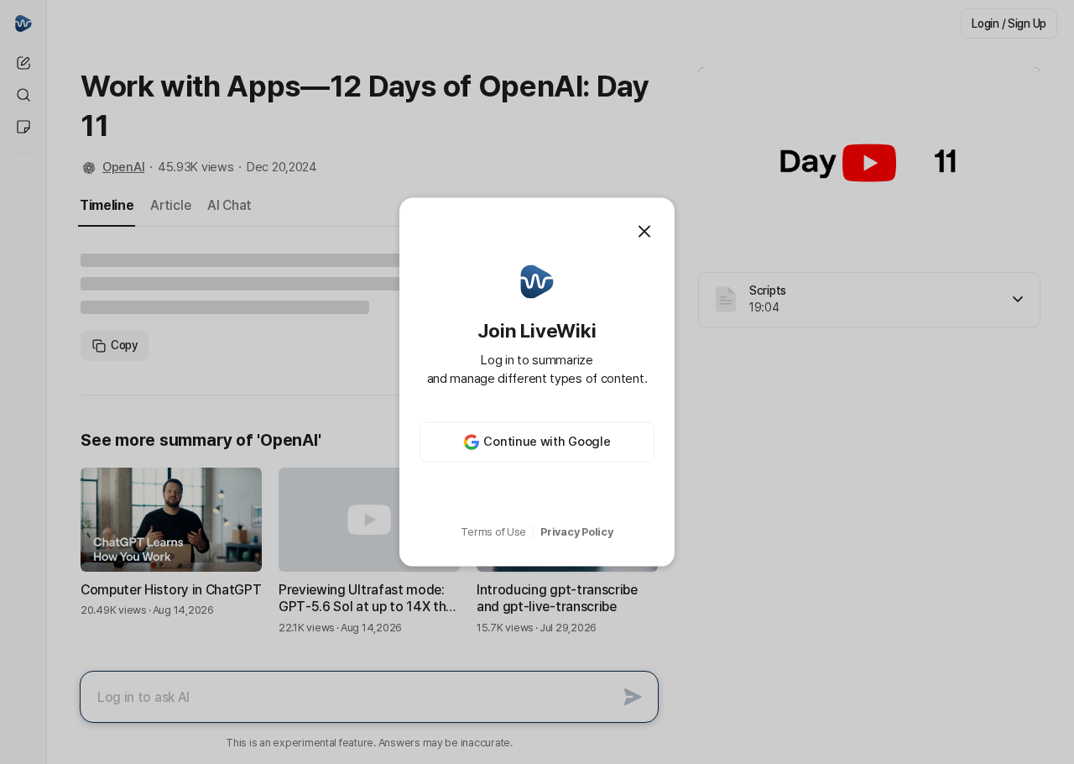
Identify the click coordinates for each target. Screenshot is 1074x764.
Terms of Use (493, 532)
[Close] (644, 232)
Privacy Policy (576, 532)
